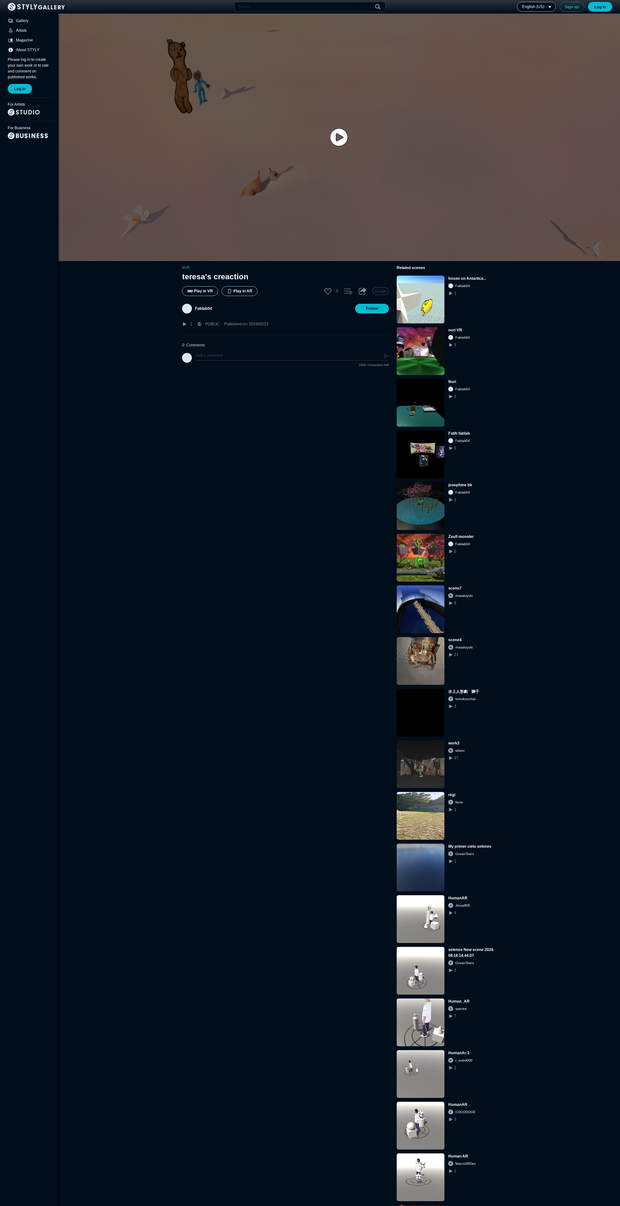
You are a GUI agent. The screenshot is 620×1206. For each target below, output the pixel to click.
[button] (328, 291)
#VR (186, 268)
